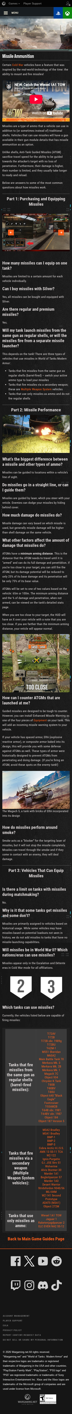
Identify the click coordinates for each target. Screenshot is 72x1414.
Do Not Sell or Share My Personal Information (33, 1339)
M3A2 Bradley (51, 1130)
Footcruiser (51, 1103)
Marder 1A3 (51, 1181)
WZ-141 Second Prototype (51, 1197)
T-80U (51, 1092)
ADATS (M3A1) (51, 1202)
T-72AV (51, 1033)
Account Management (16, 1315)
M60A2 (51, 1055)
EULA (5, 1325)
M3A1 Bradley (51, 1133)
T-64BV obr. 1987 (51, 1114)
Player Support (13, 1320)
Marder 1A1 (51, 1173)
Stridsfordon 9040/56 (51, 1188)
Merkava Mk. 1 (51, 1070)
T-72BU (51, 1044)
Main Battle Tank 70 (51, 1059)
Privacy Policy (12, 1330)
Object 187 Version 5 (51, 1121)
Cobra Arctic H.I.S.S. (51, 1148)
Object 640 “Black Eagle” (51, 1097)
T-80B (51, 1084)
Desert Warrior (51, 1184)
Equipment (40, 720)
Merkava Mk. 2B (51, 1066)
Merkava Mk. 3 (51, 1063)
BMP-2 (51, 1141)
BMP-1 (51, 1137)
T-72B (51, 1037)
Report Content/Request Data (22, 1334)
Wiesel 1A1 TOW (51, 1215)
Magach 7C (51, 1073)
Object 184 (51, 1117)
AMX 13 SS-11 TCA (51, 1152)
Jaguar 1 (51, 1219)
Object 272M (51, 1206)
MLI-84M (51, 1192)
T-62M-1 (51, 1048)
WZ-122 (51, 1155)
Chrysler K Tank (51, 1081)
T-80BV (51, 1088)
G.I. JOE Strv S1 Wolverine (51, 1164)
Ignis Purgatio (51, 1159)
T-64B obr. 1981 (51, 1110)
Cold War (17, 65)
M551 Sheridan (51, 1052)
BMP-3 (51, 1144)
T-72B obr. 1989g (51, 1041)
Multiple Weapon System (36, 389)
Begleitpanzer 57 (51, 1177)
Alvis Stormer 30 (51, 1170)
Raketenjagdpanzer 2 (51, 1222)
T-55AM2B (51, 1106)
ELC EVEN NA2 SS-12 (51, 1226)
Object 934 (51, 1077)
